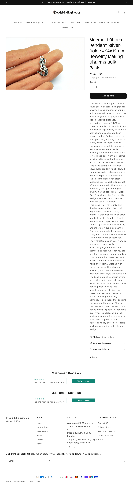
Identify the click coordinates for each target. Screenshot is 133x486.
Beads (39, 435)
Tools (39, 444)
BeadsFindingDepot (20, 481)
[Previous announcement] (6, 2)
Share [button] (94, 357)
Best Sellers (42, 431)
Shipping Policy (105, 427)
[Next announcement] (126, 2)
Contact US (103, 423)
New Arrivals (42, 427)
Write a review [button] (84, 381)
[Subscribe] (49, 461)
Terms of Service (105, 435)
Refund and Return (106, 431)
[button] (17, 22)
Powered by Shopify (35, 481)
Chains (40, 440)
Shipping (93, 78)
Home (39, 423)
